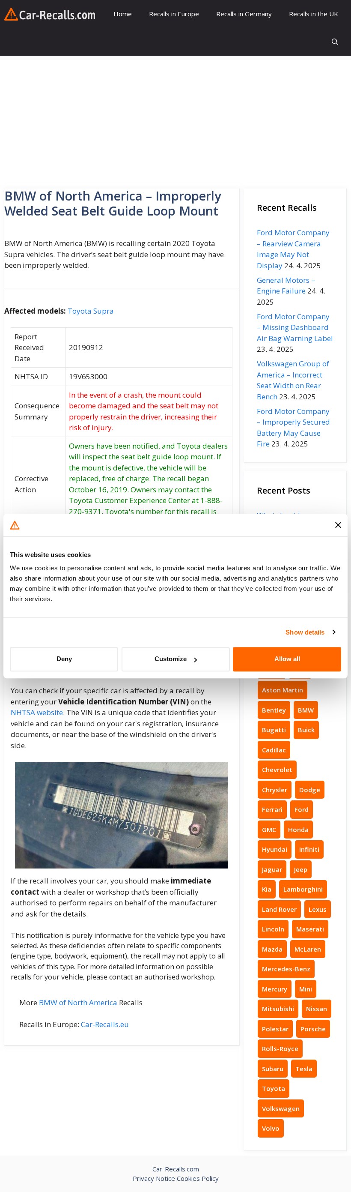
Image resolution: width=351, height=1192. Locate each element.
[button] (335, 42)
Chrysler (274, 789)
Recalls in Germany (244, 13)
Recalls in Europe (174, 13)
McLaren (307, 949)
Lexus (318, 909)
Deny (64, 658)
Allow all (287, 658)
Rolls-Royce (280, 1048)
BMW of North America (78, 1002)
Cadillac (274, 750)
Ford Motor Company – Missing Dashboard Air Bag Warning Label (295, 327)
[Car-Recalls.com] (49, 14)
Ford (301, 809)
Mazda (272, 949)
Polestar (275, 1028)
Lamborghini (303, 889)
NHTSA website (37, 712)
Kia (266, 889)
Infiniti (309, 849)
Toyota (273, 1088)
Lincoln (273, 929)
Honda (298, 829)
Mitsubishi (278, 1008)
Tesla (303, 1068)
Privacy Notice (154, 1178)
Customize (171, 658)
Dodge (309, 789)
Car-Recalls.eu (105, 1024)
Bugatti (274, 729)
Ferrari (272, 809)
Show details (305, 632)
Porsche (313, 1028)
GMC (269, 829)
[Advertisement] (175, 120)
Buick (306, 729)
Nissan (316, 1008)
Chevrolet (277, 769)
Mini (305, 989)
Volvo (271, 1128)
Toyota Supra (91, 311)
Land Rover (279, 909)
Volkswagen (281, 1108)
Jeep (300, 869)
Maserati (310, 929)
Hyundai (274, 849)
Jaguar (272, 869)
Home (122, 13)
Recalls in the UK (313, 13)
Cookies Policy (198, 1178)
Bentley (274, 710)
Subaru (272, 1068)
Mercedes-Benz (286, 968)
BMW (306, 710)
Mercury (274, 989)
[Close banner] (338, 525)
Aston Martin (282, 690)
